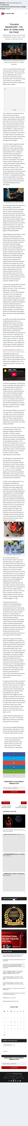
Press (22, 1078)
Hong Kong (14, 39)
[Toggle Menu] (26, 13)
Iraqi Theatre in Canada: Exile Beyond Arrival (13, 959)
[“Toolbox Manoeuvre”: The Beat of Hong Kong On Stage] (14, 51)
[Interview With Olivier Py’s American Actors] (14, 882)
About (6, 1076)
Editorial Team (6, 1078)
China (23, 37)
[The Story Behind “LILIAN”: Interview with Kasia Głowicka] (14, 863)
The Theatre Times (17, 1073)
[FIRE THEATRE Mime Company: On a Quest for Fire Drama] (14, 843)
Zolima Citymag (7, 729)
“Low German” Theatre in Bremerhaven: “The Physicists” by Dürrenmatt (13, 955)
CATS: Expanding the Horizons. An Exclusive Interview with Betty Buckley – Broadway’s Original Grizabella (13, 972)
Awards (20, 1076)
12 (11, 1022)
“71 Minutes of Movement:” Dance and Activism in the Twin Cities (14, 993)
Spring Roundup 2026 (7, 1001)
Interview (20, 39)
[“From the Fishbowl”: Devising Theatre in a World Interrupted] (14, 821)
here (21, 733)
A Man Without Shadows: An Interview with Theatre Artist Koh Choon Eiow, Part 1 (12, 983)
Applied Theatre (16, 37)
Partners (13, 1078)
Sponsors (18, 1078)
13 (14, 1022)
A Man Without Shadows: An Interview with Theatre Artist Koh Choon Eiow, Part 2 (12, 977)
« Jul (4, 1035)
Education (7, 39)
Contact (14, 1079)
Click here (12, 719)
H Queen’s (7, 468)
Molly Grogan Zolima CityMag (17, 35)
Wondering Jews (6, 997)
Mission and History (13, 1076)
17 (4, 1025)
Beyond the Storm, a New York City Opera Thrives (14, 988)
